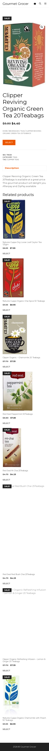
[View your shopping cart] (35, 3)
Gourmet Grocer (15, 4)
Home (5, 131)
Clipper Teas (13, 160)
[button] (41, 27)
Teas (22, 131)
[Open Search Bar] (40, 3)
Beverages (14, 131)
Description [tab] (12, 168)
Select (9, 142)
